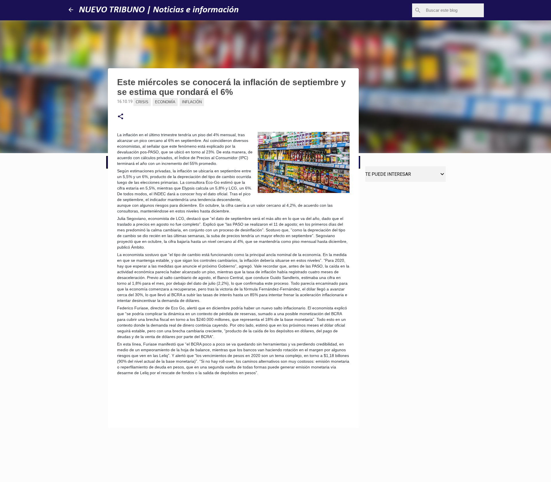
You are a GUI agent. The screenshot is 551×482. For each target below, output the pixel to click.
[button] (120, 116)
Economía (165, 102)
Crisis (142, 102)
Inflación (192, 102)
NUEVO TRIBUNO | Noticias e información (159, 10)
